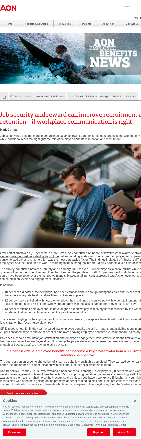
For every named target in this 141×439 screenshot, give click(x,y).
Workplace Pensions (111, 96)
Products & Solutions (36, 23)
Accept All (124, 432)
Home (9, 23)
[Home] (4, 97)
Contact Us (132, 23)
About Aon (108, 23)
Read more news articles (22, 393)
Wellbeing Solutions (21, 96)
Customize (14, 432)
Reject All (98, 432)
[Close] (135, 401)
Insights (86, 23)
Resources (131, 96)
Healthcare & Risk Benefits (50, 96)
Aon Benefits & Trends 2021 (18, 371)
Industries (65, 23)
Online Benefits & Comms (82, 96)
